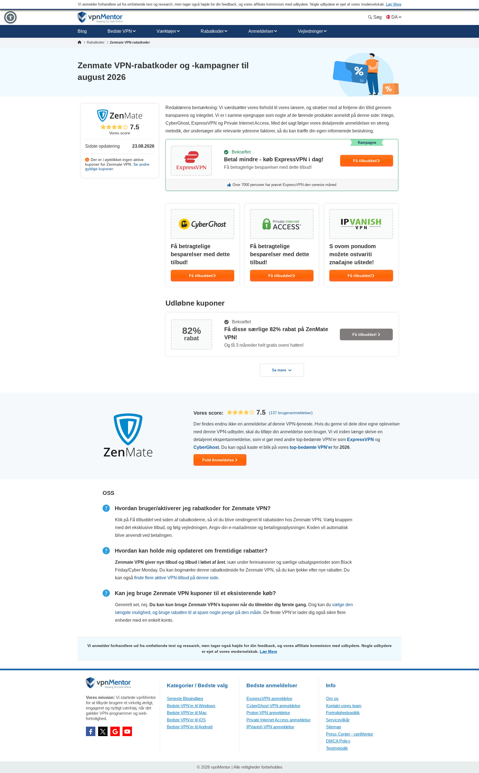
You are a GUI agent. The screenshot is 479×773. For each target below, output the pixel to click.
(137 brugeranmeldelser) (291, 413)
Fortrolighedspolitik (343, 712)
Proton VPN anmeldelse (268, 712)
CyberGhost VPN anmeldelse (273, 705)
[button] (10, 17)
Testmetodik (337, 748)
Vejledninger (310, 31)
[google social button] (115, 731)
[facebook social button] (90, 731)
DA (394, 17)
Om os (332, 698)
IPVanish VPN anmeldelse (270, 726)
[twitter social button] (103, 731)
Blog (82, 31)
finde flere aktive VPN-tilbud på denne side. (176, 577)
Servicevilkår (338, 719)
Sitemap (333, 726)
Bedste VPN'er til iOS (186, 719)
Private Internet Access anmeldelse (278, 719)
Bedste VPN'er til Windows (191, 705)
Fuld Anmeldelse (218, 460)
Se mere (279, 370)
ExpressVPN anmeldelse (269, 698)
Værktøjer (166, 31)
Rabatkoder (212, 31)
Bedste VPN (120, 31)
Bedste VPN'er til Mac (187, 712)
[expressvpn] (282, 165)
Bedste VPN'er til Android (189, 726)
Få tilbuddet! (365, 160)
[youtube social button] (127, 731)
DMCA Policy (338, 741)
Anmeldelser (260, 31)
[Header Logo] (100, 17)
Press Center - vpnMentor (349, 734)
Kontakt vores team (343, 705)
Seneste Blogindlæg (185, 698)
